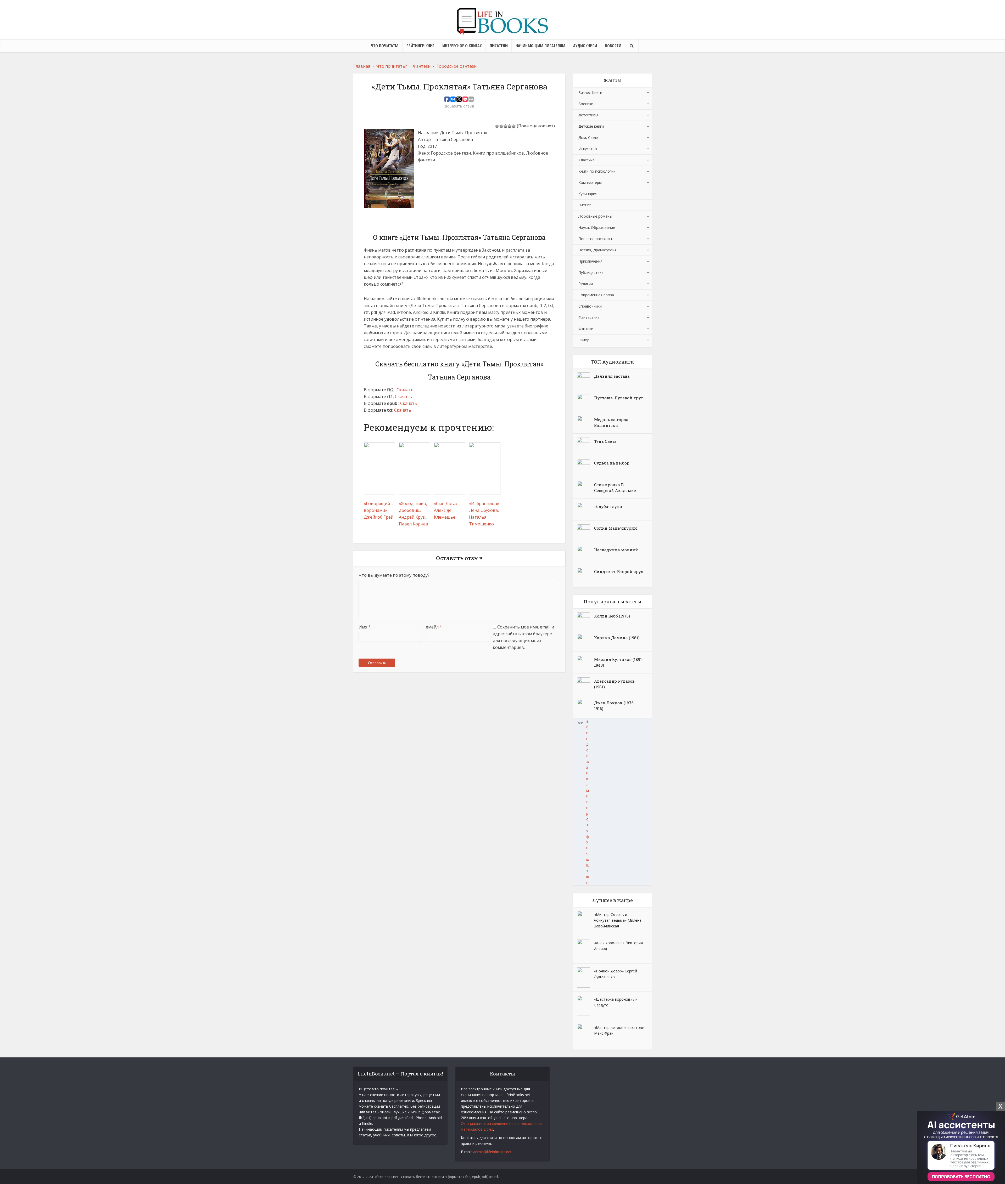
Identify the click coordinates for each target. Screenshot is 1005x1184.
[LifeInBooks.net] (502, 21)
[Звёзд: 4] (509, 126)
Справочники (590, 306)
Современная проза (596, 294)
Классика (586, 159)
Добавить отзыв (459, 106)
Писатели (499, 46)
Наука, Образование (596, 227)
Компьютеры (590, 182)
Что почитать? (385, 46)
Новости (613, 46)
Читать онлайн (438, 174)
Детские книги (591, 126)
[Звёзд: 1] (497, 126)
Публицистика (591, 272)
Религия (585, 283)
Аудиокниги (585, 46)
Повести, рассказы (595, 238)
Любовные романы (595, 216)
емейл (434, 627)
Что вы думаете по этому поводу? (394, 575)
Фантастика (589, 317)
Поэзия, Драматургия (597, 249)
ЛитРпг (584, 204)
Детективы (588, 114)
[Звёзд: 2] (501, 126)
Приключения (590, 261)
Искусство (587, 148)
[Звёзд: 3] (505, 126)
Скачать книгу (437, 189)
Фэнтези (585, 328)
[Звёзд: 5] (514, 126)
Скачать (405, 390)
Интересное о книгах (462, 46)
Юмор (583, 339)
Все (580, 722)
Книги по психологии (597, 171)
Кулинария (587, 193)
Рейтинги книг (420, 46)
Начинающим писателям (540, 46)
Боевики (585, 103)
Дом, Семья (588, 137)
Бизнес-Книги (590, 92)
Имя (365, 627)
